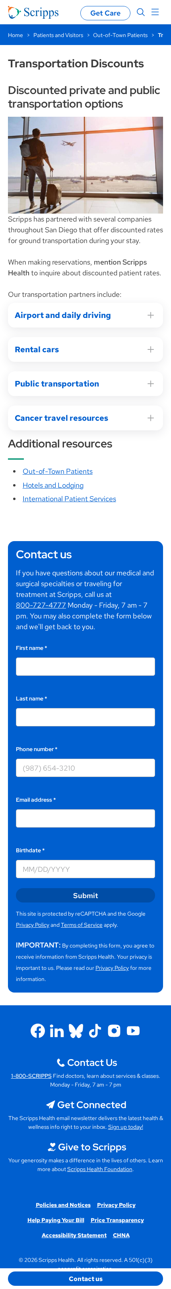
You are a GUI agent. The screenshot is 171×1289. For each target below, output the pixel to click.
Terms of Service (82, 924)
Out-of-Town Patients (120, 35)
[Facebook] (37, 1030)
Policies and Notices (63, 1205)
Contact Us (92, 1062)
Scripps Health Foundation (99, 1169)
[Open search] (141, 12)
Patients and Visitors (58, 35)
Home (15, 35)
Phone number (37, 749)
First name (31, 647)
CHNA (121, 1235)
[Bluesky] (76, 1030)
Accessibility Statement (74, 1235)
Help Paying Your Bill (55, 1220)
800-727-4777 (41, 605)
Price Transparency (117, 1220)
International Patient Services (69, 498)
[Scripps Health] (33, 12)
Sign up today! (125, 1126)
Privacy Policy (32, 924)
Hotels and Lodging (53, 485)
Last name (31, 698)
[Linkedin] (56, 1030)
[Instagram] (114, 1030)
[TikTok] (95, 1030)
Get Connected (91, 1105)
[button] (85, 1278)
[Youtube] (133, 1030)
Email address (36, 799)
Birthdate (30, 850)
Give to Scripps (92, 1147)
